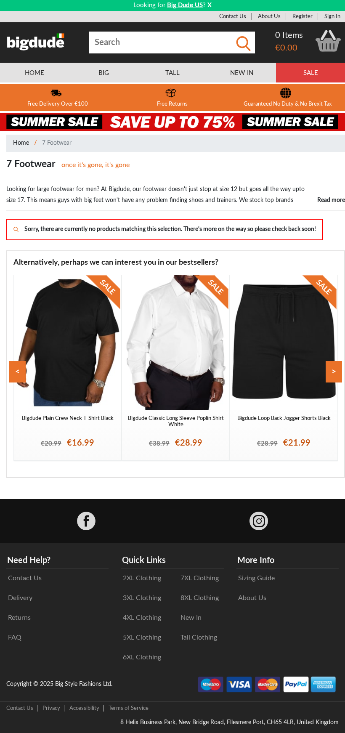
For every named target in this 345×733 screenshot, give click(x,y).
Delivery (20, 598)
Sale (310, 73)
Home (21, 143)
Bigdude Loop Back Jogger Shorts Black (284, 418)
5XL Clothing (142, 637)
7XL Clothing (199, 578)
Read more (331, 200)
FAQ (14, 637)
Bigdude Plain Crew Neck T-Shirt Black (68, 418)
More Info (255, 560)
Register (302, 16)
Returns (19, 617)
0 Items (289, 35)
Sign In (332, 16)
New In (191, 617)
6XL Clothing (142, 657)
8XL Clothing (199, 598)
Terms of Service (129, 708)
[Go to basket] (328, 40)
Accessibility (84, 708)
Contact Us (232, 16)
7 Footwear (57, 143)
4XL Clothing (142, 617)
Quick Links (144, 560)
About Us (269, 16)
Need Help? (28, 560)
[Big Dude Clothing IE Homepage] (36, 42)
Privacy (51, 708)
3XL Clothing (142, 598)
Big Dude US (185, 5)
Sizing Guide (256, 578)
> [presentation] (334, 372)
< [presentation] (17, 372)
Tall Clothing (198, 637)
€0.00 (286, 48)
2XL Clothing (142, 578)
